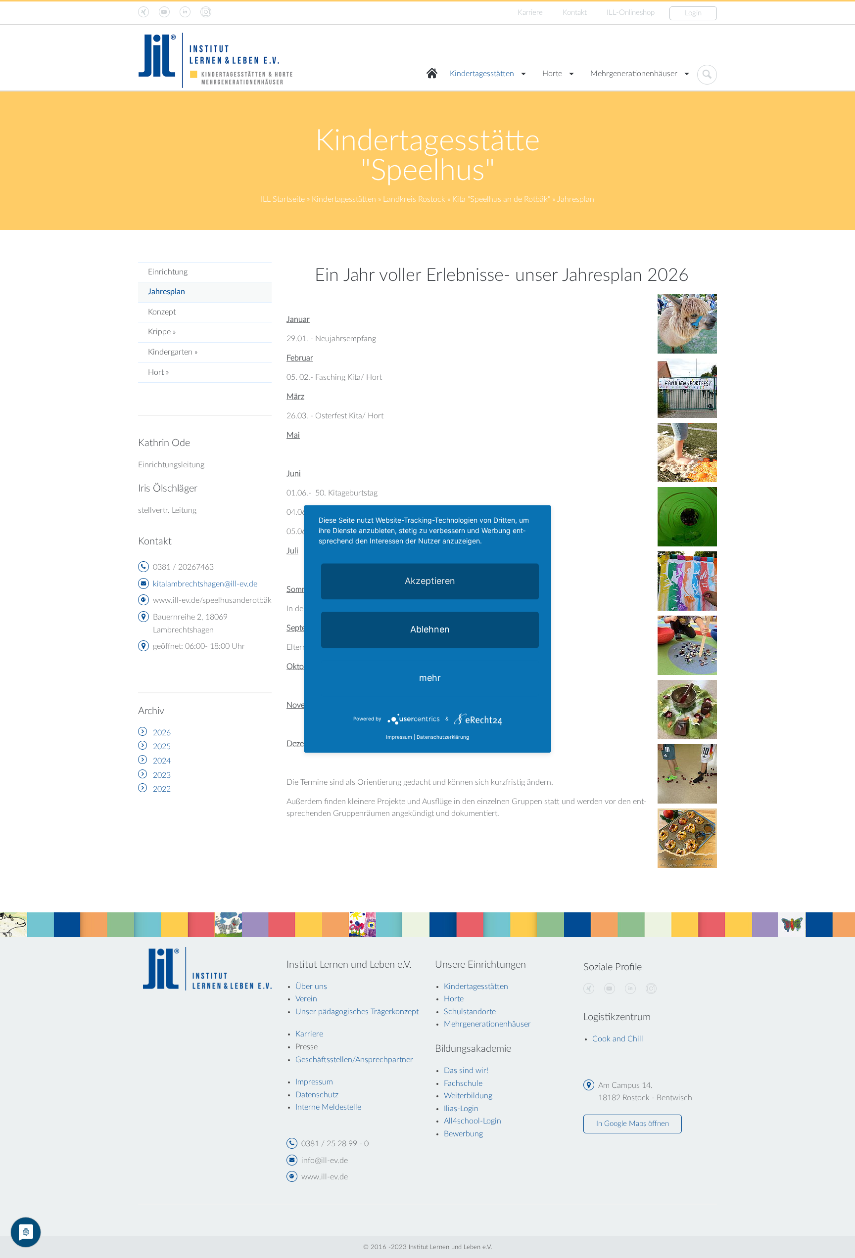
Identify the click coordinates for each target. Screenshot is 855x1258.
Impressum (399, 737)
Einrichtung (168, 272)
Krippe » (162, 332)
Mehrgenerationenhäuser (633, 74)
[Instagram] (651, 989)
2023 (162, 775)
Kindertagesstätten (482, 74)
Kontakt (575, 12)
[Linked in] (630, 989)
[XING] (588, 989)
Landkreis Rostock (414, 199)
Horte (552, 74)
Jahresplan (166, 292)
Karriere (530, 12)
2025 (162, 747)
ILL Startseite (283, 199)
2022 (162, 789)
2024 (162, 761)
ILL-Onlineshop (631, 12)
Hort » (158, 372)
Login (693, 13)
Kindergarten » (172, 352)
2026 (162, 733)
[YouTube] (609, 989)
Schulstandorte (470, 1012)
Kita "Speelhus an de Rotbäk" (501, 199)
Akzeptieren (430, 581)
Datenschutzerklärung (443, 737)
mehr (430, 678)
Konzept (162, 312)
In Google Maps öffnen (632, 1123)
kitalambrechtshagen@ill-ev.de (205, 584)
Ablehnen (430, 629)
